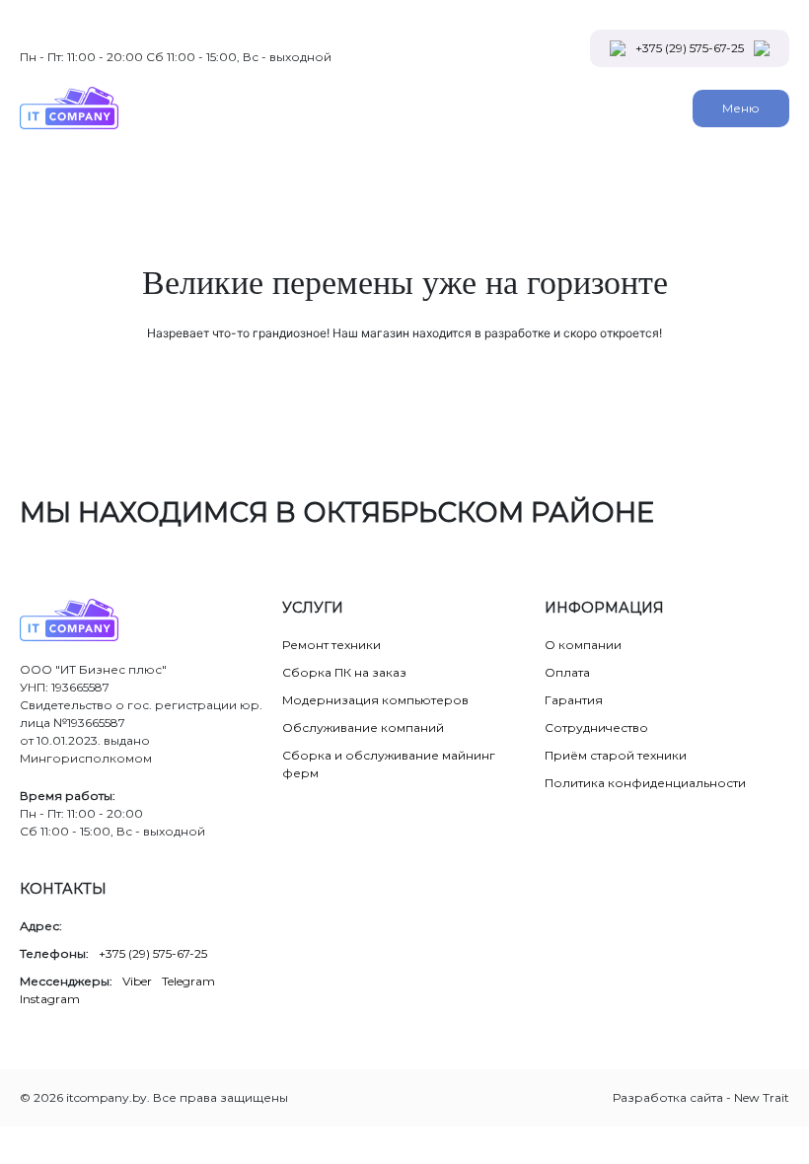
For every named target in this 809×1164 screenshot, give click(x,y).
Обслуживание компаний (363, 727)
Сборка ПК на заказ (344, 672)
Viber (137, 981)
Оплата (567, 672)
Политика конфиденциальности (645, 782)
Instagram (50, 998)
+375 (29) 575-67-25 (689, 47)
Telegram (188, 981)
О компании (583, 644)
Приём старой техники (616, 755)
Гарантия (574, 699)
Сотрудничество (596, 727)
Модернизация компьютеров (375, 699)
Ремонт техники (331, 644)
